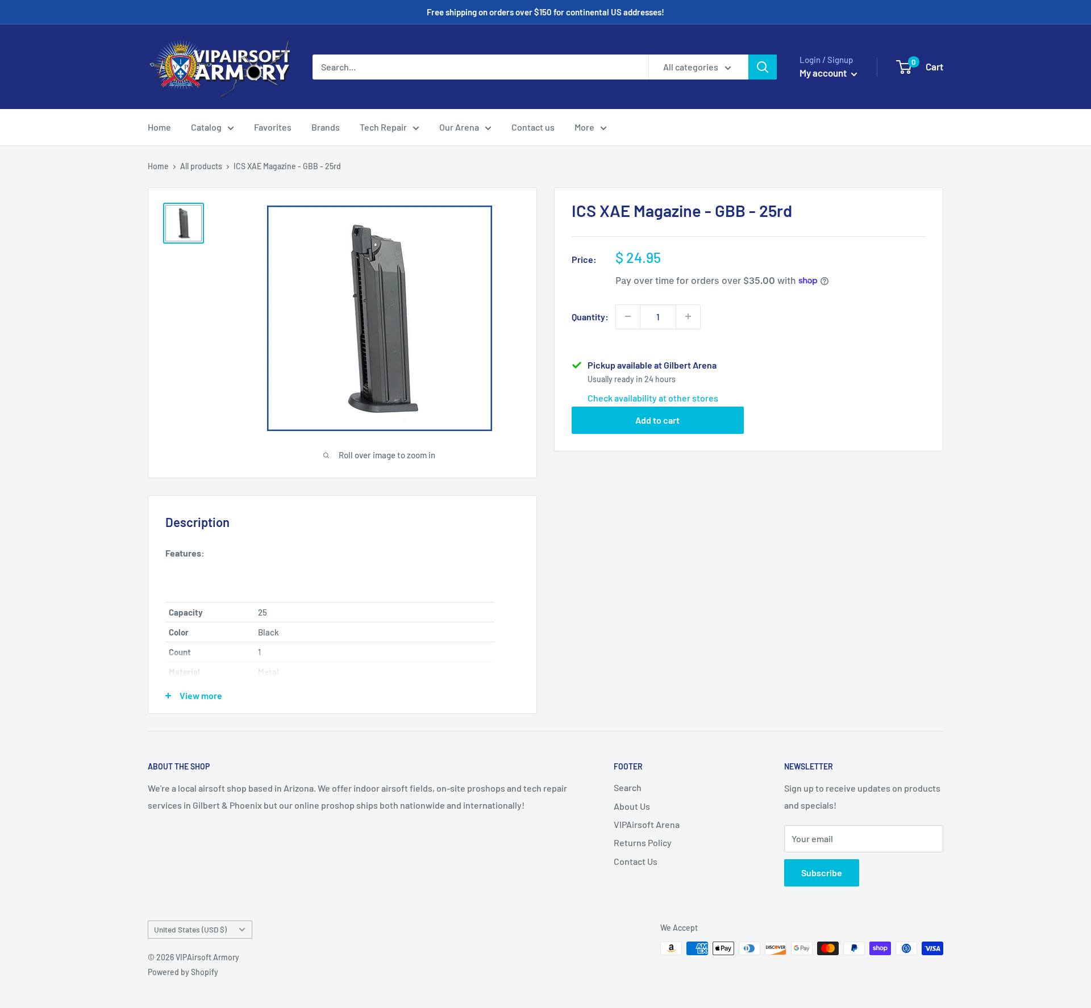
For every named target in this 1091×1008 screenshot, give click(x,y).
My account (823, 72)
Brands (325, 127)
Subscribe (821, 872)
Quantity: (590, 316)
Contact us (533, 127)
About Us (632, 806)
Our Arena (459, 127)
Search (628, 787)
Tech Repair (383, 127)
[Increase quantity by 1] (688, 316)
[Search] (762, 67)
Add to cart (657, 419)
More (584, 127)
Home (159, 127)
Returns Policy (643, 842)
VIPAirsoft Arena (647, 824)
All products (201, 166)
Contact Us (635, 861)
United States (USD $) (190, 929)
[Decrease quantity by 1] (628, 316)
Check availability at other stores (653, 397)
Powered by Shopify (183, 972)
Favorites (273, 127)
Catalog (206, 127)
